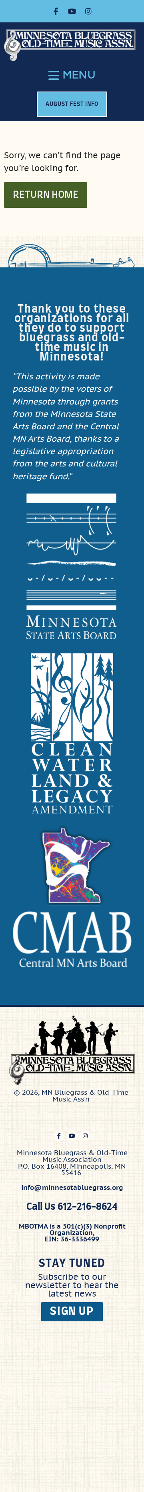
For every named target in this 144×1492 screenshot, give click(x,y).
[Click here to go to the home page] (74, 45)
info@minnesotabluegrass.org (72, 1187)
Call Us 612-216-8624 (72, 1207)
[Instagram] (88, 11)
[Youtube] (72, 11)
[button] (71, 75)
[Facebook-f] (55, 11)
